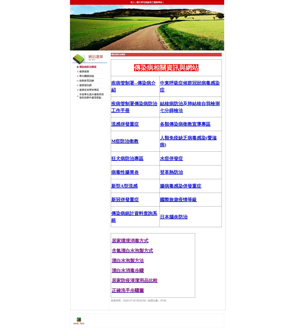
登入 (132, 2)
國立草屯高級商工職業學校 (149, 2)
